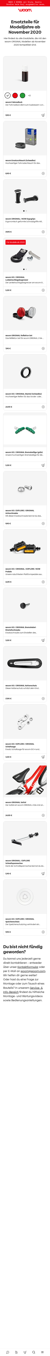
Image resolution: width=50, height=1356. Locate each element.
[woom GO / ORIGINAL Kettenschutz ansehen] (43, 698)
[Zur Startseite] (25, 10)
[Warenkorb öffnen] (25, 1352)
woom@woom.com (33, 971)
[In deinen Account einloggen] (16, 1352)
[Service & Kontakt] (7, 1352)
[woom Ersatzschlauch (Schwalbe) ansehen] (43, 173)
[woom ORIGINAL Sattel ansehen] (43, 815)
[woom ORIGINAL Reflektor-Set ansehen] (43, 348)
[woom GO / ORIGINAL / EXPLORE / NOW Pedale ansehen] (43, 582)
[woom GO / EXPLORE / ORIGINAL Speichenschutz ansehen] (43, 932)
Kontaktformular (27, 967)
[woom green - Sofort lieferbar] (22, 95)
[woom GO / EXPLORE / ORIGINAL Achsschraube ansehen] (43, 523)
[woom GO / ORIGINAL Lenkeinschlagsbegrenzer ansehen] (43, 290)
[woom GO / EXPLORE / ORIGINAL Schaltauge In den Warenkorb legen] (43, 757)
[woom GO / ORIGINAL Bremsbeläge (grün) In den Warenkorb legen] (43, 465)
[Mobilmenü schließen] (42, 1352)
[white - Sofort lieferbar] (7, 95)
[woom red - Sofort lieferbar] (15, 95)
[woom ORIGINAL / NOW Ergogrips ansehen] (43, 232)
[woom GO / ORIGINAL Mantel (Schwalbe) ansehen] (43, 407)
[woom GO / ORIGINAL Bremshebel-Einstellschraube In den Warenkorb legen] (43, 640)
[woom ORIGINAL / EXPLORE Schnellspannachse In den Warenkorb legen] (43, 873)
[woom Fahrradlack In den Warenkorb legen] (43, 115)
